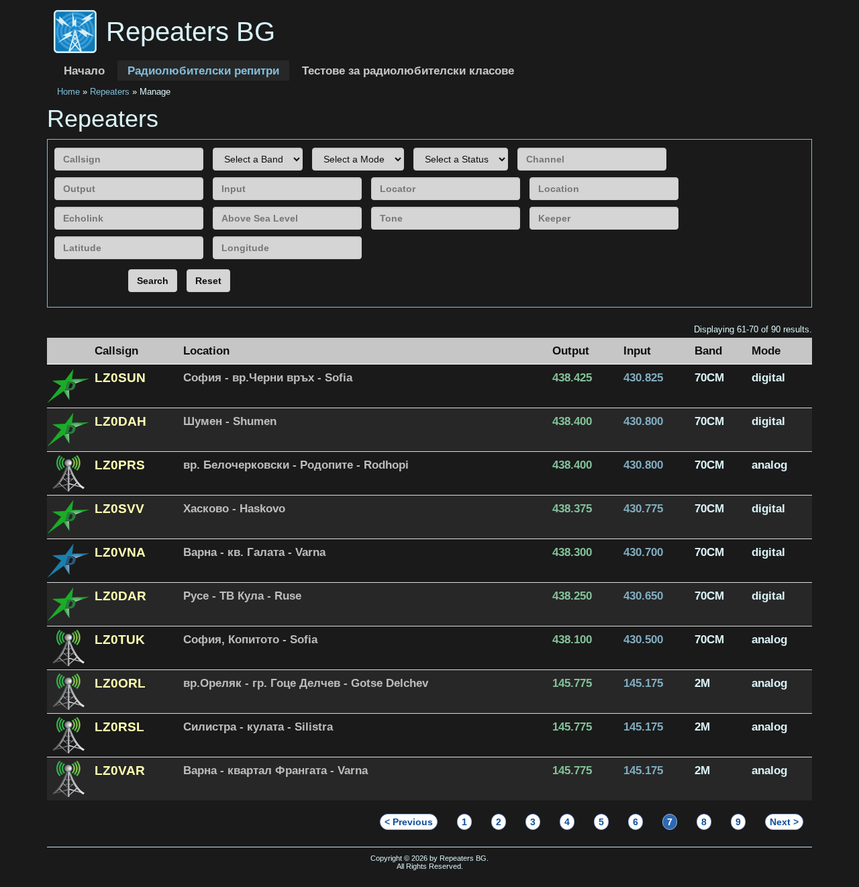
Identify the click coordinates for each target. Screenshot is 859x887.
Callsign (116, 350)
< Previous (409, 821)
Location (206, 350)
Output (570, 350)
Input (637, 350)
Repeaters (110, 92)
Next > (784, 821)
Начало (84, 70)
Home (68, 92)
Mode (766, 350)
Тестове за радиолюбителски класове (408, 70)
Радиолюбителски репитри (203, 70)
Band (708, 350)
